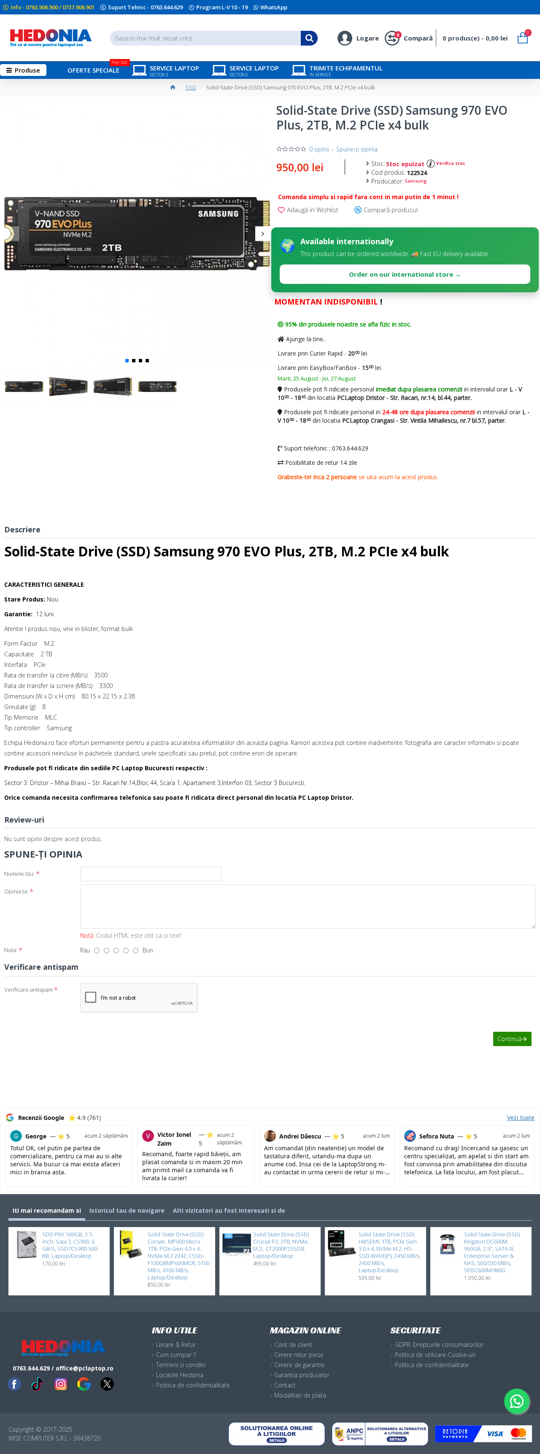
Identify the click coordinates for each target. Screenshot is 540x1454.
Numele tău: (19, 873)
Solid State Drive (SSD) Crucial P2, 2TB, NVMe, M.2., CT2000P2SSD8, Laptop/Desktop (281, 1245)
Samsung (416, 181)
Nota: (10, 950)
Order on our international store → (405, 274)
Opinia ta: (16, 891)
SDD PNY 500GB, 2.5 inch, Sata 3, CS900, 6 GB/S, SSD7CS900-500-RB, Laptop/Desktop (70, 1245)
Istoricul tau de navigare (127, 1210)
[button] (11, 233)
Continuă (509, 1039)
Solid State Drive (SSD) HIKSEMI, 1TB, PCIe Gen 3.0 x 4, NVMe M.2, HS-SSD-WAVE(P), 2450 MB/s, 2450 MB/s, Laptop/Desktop (390, 1252)
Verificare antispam (28, 989)
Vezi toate (521, 1118)
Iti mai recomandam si (47, 1210)
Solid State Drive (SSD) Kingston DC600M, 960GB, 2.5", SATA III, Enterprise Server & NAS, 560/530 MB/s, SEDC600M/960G (492, 1252)
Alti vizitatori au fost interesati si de (229, 1210)
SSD (191, 87)
